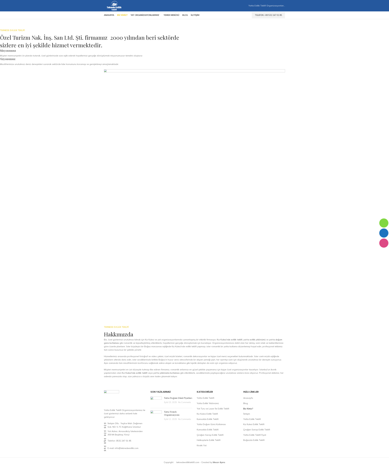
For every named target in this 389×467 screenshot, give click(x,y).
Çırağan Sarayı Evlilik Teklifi (210, 435)
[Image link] (111, 397)
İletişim (246, 413)
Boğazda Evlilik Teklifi (254, 440)
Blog (245, 403)
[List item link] (125, 441)
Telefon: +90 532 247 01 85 (268, 15)
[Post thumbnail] (156, 401)
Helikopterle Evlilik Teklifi (208, 440)
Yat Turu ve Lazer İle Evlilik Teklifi (213, 408)
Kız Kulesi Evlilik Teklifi (207, 413)
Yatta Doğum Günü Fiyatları (178, 398)
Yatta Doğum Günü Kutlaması (211, 424)
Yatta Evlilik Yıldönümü (208, 403)
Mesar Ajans (219, 462)
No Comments (184, 402)
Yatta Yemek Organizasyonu (171, 413)
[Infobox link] (90, 53)
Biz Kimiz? (248, 408)
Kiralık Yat (202, 445)
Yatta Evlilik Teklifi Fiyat (254, 435)
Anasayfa (248, 398)
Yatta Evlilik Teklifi (205, 398)
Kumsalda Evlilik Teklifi (208, 419)
